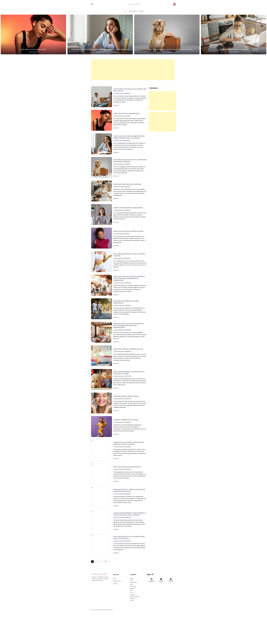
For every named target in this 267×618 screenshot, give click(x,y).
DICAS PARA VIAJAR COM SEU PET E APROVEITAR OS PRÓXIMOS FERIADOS (33, 49)
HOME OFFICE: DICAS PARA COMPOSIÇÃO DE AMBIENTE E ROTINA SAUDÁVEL (128, 443)
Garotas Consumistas (133, 4)
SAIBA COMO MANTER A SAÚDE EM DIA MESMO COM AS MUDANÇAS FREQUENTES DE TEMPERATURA (129, 278)
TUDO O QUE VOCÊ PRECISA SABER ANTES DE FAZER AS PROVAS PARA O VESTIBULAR (128, 137)
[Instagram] (151, 579)
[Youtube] (161, 579)
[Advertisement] (133, 69)
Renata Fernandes (33, 52)
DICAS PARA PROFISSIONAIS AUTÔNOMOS (100, 49)
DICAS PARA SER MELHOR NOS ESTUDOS (127, 467)
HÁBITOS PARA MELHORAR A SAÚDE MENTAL (167, 49)
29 (105, 561)
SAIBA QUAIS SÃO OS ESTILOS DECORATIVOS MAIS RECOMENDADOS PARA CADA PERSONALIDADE (128, 325)
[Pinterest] (170, 579)
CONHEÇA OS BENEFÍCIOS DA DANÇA (125, 420)
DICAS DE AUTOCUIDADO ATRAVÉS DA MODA (234, 49)
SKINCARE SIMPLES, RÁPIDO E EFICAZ (126, 396)
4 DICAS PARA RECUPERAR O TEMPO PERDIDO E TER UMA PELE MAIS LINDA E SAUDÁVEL (129, 514)
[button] (132, 53)
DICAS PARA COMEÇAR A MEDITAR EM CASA (128, 349)
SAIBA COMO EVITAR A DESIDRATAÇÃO (126, 113)
